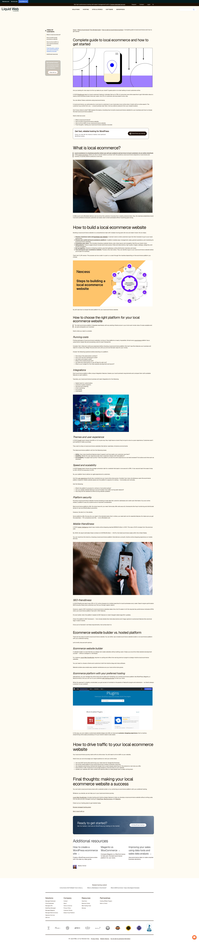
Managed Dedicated (50, 901)
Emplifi (80, 440)
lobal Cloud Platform (69, 912)
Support (134, 4)
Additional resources (52, 54)
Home (74, 30)
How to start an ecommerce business (112, 30)
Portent (80, 468)
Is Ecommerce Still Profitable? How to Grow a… (71, 888)
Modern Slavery (104, 939)
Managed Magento (50, 910)
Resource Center (86, 903)
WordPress (100, 799)
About (65, 903)
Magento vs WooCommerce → (110, 848)
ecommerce (138, 340)
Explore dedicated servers (117, 4)
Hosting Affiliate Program (106, 901)
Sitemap (84, 908)
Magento (117, 799)
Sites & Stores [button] (97, 9)
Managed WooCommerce (51, 912)
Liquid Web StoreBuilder (87, 657)
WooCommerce (108, 799)
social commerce (83, 155)
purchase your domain (101, 237)
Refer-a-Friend (103, 903)
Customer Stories (68, 910)
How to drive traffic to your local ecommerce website (53, 43)
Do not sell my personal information (120, 939)
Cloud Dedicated (49, 903)
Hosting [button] (86, 9)
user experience (82, 478)
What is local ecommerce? (54, 34)
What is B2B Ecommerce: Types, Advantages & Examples (125, 888)
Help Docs (84, 901)
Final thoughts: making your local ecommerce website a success (53, 49)
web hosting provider (108, 678)
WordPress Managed (50, 908)
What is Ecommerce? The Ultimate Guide (89, 30)
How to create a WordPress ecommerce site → (85, 850)
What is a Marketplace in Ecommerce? (96, 888)
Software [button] (109, 9)
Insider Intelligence (83, 527)
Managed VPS (48, 905)
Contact (141, 4)
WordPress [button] (120, 9)
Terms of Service (68, 905)
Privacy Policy (67, 908)
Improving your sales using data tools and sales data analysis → (140, 850)
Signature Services (50, 915)
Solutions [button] (76, 9)
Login (148, 4)
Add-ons (47, 917)
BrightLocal (81, 94)
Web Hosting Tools (86, 905)
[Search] (193, 9)
